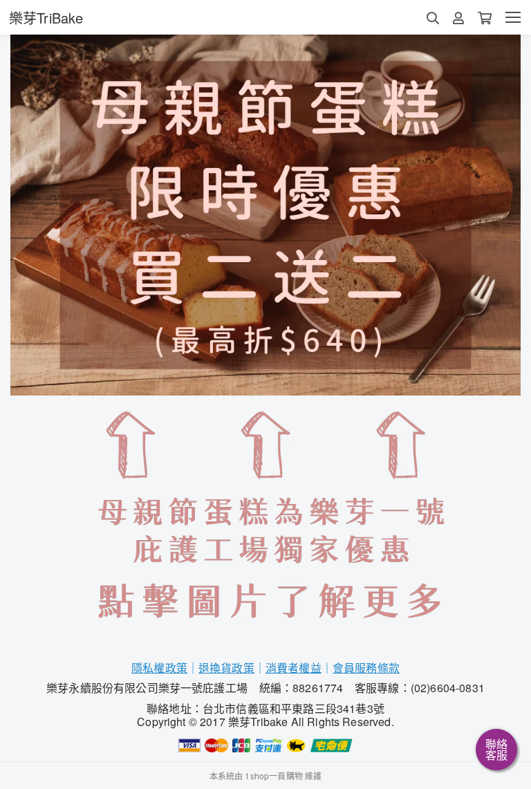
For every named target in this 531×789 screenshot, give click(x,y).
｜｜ (293, 668)
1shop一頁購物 (273, 775)
